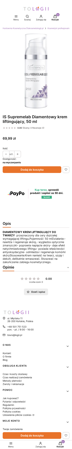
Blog (5, 359)
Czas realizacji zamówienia (17, 377)
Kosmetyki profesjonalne (59, 28)
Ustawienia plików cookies (17, 414)
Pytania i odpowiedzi (14, 401)
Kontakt (7, 353)
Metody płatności (12, 380)
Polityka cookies (11, 411)
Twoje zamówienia (13, 429)
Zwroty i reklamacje (13, 384)
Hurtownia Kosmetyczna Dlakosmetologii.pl (23, 28)
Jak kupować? (11, 398)
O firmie (7, 356)
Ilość (5, 148)
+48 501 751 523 (16, 326)
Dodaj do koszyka (32, 169)
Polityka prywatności (14, 408)
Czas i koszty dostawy (15, 374)
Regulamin (8, 404)
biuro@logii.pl (14, 335)
